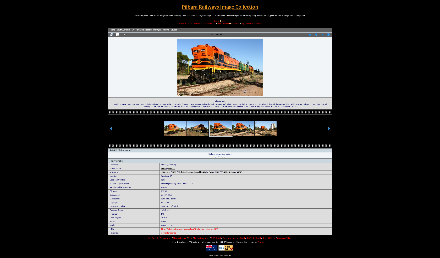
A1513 (239, 172)
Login (224, 21)
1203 (174, 172)
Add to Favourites (168, 233)
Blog (190, 238)
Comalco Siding (284, 238)
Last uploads (195, 24)
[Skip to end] (329, 35)
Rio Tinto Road (254, 238)
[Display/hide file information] (117, 35)
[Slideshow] (124, 35)
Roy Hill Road (269, 238)
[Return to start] (310, 35)
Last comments (209, 24)
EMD (211, 172)
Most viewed (223, 24)
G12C (217, 172)
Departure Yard (201, 238)
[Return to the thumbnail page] (111, 35)
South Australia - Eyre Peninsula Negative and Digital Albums (143, 30)
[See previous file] (316, 35)
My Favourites (247, 24)
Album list (183, 24)
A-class (232, 172)
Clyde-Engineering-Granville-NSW (192, 172)
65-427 (224, 172)
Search (258, 24)
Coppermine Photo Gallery (224, 255)
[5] (224, 157)
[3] (220, 157)
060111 (174, 30)
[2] (218, 157)
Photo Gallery (179, 238)
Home (216, 21)
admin (164, 169)
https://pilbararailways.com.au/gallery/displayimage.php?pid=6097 (189, 229)
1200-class (165, 172)
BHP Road (216, 238)
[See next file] (322, 35)
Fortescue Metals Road (234, 238)
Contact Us (263, 242)
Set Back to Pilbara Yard (159, 238)
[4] (222, 157)
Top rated (235, 24)
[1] (215, 157)
